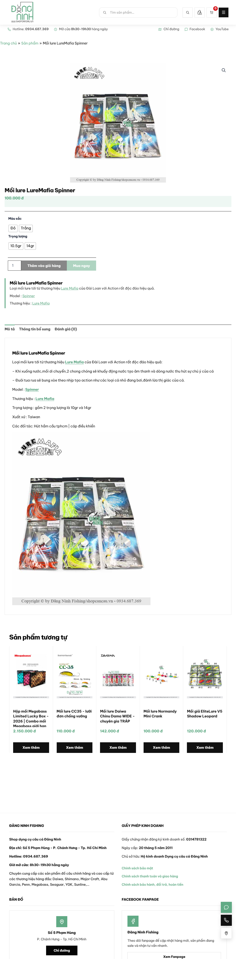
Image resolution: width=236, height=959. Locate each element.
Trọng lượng (17, 236)
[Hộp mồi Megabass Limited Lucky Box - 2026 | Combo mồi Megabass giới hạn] (31, 676)
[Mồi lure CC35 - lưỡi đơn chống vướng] (75, 676)
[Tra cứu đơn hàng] (200, 12)
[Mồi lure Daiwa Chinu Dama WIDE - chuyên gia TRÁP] (118, 676)
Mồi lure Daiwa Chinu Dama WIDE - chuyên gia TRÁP (117, 716)
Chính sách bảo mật (137, 868)
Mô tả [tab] (10, 329)
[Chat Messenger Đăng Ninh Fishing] (226, 907)
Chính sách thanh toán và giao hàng (150, 876)
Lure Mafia (69, 288)
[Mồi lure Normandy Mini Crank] (162, 676)
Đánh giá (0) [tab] (66, 329)
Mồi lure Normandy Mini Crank (160, 714)
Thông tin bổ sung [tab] (34, 329)
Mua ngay (81, 265)
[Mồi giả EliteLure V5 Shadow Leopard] (205, 676)
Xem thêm (31, 747)
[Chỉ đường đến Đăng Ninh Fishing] (226, 933)
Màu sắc (15, 218)
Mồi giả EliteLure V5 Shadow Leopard (204, 714)
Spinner (28, 296)
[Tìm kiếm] (188, 12)
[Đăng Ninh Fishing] (22, 12)
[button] (224, 70)
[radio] (13, 228)
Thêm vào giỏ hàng (44, 265)
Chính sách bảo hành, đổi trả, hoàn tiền (152, 884)
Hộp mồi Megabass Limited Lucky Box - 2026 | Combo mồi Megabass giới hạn (31, 718)
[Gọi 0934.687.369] (226, 920)
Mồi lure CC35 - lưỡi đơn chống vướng (74, 714)
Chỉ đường (62, 950)
